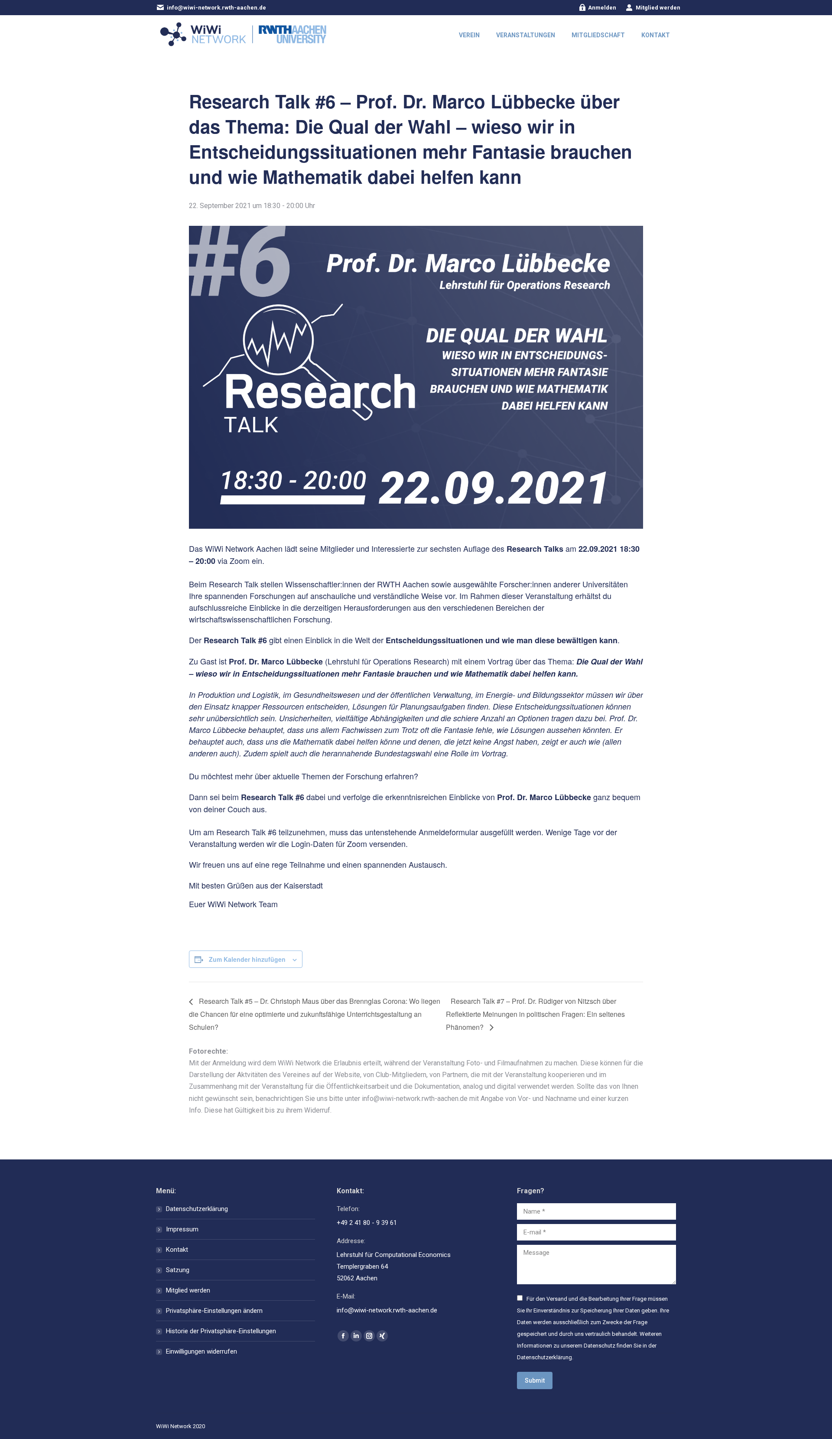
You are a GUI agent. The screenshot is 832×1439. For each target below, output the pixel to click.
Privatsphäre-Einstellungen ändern (214, 1311)
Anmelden (602, 7)
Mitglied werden (658, 7)
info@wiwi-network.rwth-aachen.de (216, 7)
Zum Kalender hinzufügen (247, 959)
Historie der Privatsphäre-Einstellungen (221, 1331)
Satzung (177, 1270)
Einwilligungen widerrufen (201, 1351)
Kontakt (177, 1249)
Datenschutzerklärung (197, 1209)
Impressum (182, 1229)
